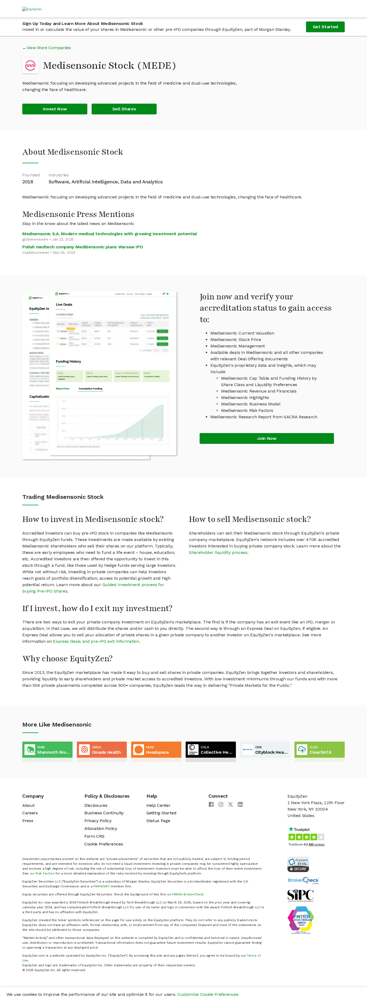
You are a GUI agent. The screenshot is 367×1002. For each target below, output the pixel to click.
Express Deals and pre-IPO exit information (96, 641)
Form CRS (94, 836)
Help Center (158, 805)
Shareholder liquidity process (218, 552)
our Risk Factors (42, 873)
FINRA (97, 886)
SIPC (106, 886)
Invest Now (55, 108)
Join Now (266, 438)
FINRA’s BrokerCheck (188, 894)
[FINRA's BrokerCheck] (303, 880)
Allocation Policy (100, 828)
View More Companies (49, 47)
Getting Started (161, 812)
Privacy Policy (97, 820)
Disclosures (95, 805)
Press (27, 820)
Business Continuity (104, 812)
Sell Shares (124, 108)
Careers (30, 812)
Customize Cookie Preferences (208, 994)
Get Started (325, 26)
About (28, 805)
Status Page (158, 820)
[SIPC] (300, 895)
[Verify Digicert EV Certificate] (298, 863)
